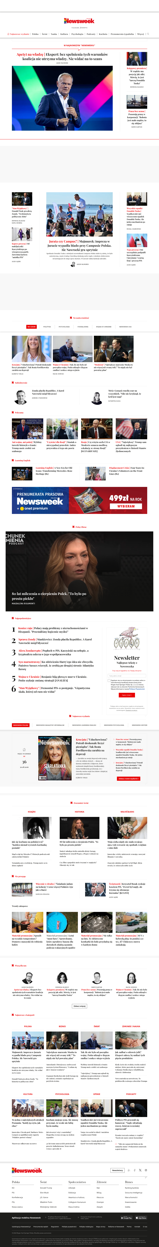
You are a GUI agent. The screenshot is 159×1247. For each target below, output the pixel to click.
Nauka (54, 34)
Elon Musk (44, 1192)
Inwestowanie (131, 1202)
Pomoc (129, 1227)
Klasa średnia (73, 1207)
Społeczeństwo (77, 1182)
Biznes (129, 1182)
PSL (13, 1202)
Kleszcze (100, 1197)
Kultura (64, 34)
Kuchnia (103, 34)
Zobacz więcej (79, 1006)
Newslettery (117, 1170)
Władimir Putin (46, 1202)
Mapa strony (100, 1227)
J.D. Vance (44, 1197)
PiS (13, 1192)
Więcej (140, 34)
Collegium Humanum (77, 1202)
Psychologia (77, 34)
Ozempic (100, 1202)
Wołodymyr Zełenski (48, 1207)
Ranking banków (132, 1188)
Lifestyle (71, 1188)
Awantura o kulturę (76, 1197)
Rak (98, 1188)
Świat (44, 34)
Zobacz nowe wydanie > (129, 778)
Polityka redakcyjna (86, 1227)
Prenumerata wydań (40, 1227)
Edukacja (72, 1192)
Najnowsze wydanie (19, 34)
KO (13, 1188)
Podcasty (91, 34)
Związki (100, 1207)
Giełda (127, 1207)
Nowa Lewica (17, 1207)
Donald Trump (46, 1188)
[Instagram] (146, 1171)
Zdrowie (102, 1182)
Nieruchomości (131, 1197)
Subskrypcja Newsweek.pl (21, 1227)
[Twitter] (140, 1171)
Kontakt (137, 1227)
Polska (35, 34)
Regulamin (55, 1227)
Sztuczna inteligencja (133, 1192)
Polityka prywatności (69, 1227)
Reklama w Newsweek (116, 1227)
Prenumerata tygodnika (122, 34)
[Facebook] (134, 1171)
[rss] (129, 1171)
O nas (145, 1227)
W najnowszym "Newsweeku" (79, 45)
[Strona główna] (79, 21)
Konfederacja (17, 1197)
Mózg (99, 1192)
